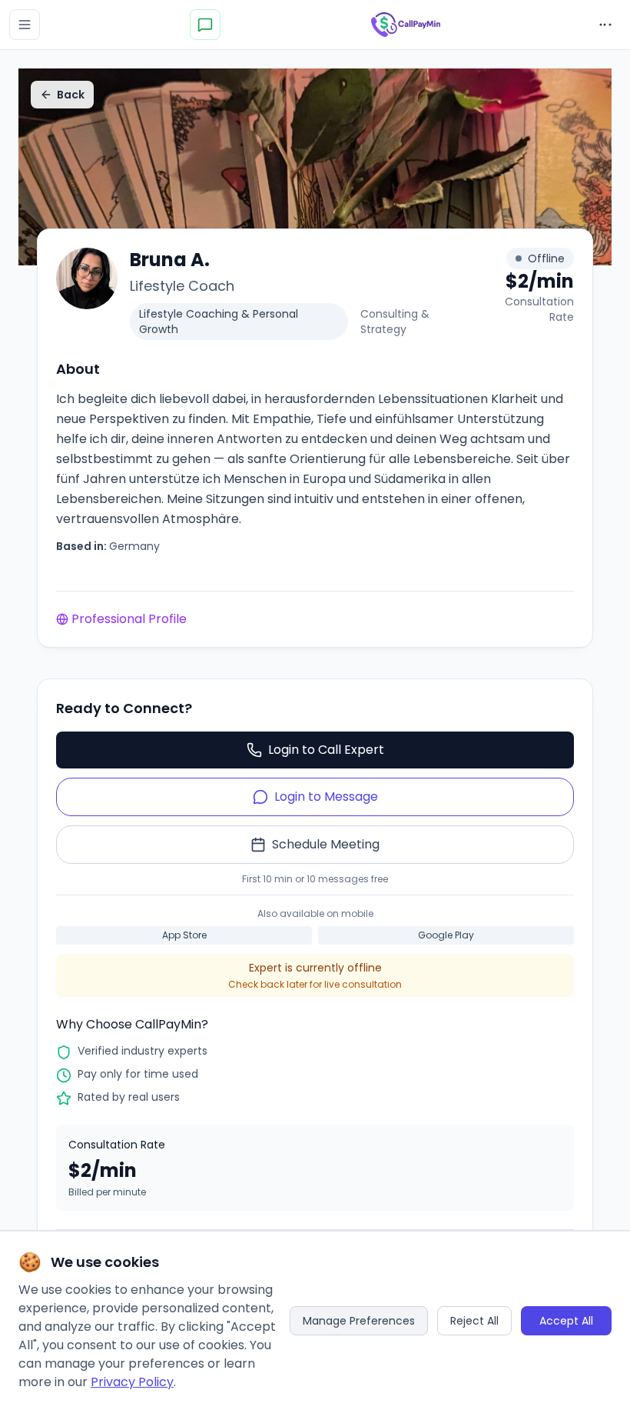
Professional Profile (129, 619)
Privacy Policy (132, 1382)
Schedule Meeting (326, 844)
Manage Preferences (359, 1320)
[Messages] (205, 24)
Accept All (566, 1320)
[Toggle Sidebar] (24, 24)
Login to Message (326, 796)
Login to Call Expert (326, 749)
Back (71, 94)
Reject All (474, 1320)
